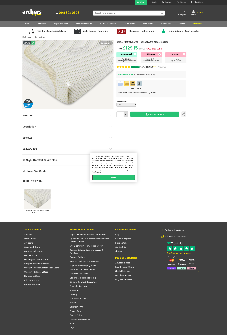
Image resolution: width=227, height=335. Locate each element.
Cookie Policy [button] (125, 167)
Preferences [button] (97, 172)
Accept (113, 177)
